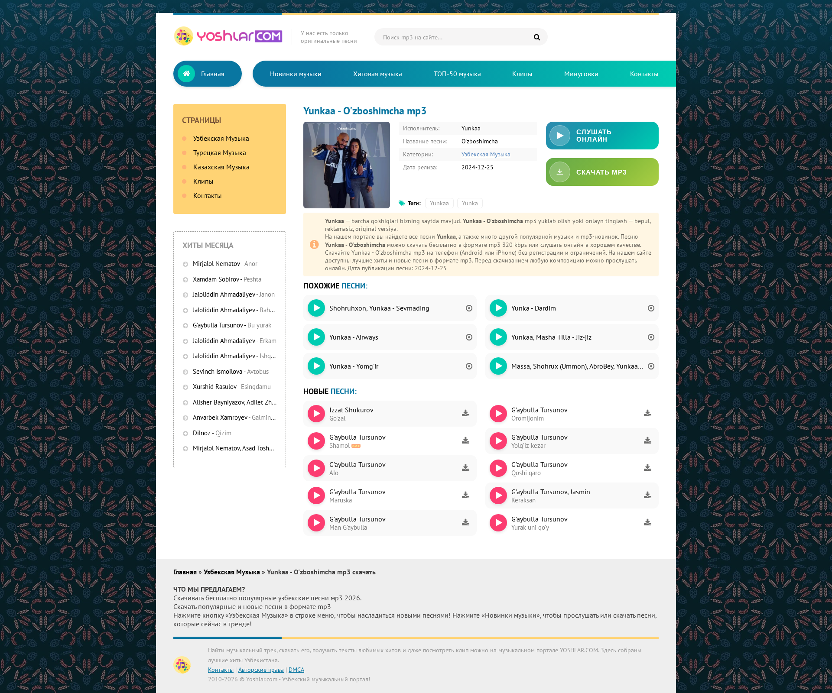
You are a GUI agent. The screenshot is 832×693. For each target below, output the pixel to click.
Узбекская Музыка (221, 138)
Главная (212, 73)
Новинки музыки (296, 73)
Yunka (470, 203)
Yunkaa (439, 203)
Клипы (522, 73)
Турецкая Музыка (219, 152)
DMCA (296, 670)
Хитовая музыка (377, 73)
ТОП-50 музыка (457, 73)
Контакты (644, 73)
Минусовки (581, 73)
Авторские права (261, 670)
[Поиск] (537, 36)
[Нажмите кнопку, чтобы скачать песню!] (465, 414)
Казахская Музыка (221, 166)
